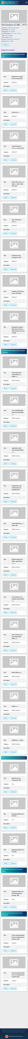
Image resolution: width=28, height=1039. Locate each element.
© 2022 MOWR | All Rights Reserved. (16, 1036)
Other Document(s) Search (8, 1031)
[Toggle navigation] (26, 2)
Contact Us (17, 1031)
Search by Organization (12, 1030)
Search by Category (22, 1030)
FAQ (21, 1031)
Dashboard (4, 1030)
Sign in (24, 1031)
